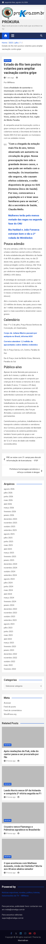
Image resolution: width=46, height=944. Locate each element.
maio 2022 (8, 665)
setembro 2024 (10, 575)
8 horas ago (11, 833)
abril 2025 (8, 549)
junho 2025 (8, 541)
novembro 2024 (10, 568)
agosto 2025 (9, 534)
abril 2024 (8, 594)
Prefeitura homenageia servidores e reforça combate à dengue (25, 471)
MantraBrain (23, 940)
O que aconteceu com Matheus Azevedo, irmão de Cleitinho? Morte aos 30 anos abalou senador (23, 866)
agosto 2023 (9, 624)
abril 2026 (8, 504)
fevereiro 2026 (10, 511)
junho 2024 (8, 586)
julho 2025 (8, 538)
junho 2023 (8, 631)
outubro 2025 (9, 526)
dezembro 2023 (10, 609)
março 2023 (9, 643)
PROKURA (10, 22)
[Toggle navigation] (12, 36)
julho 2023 (8, 628)
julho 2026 (8, 493)
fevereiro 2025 (10, 556)
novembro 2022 (10, 658)
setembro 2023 (10, 620)
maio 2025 (8, 545)
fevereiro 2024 (10, 601)
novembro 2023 (10, 613)
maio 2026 (8, 500)
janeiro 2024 (9, 605)
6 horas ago (11, 797)
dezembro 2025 (10, 519)
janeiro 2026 (9, 515)
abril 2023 (8, 639)
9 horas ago (11, 873)
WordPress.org (10, 714)
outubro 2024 (9, 571)
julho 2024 (8, 583)
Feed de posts (10, 707)
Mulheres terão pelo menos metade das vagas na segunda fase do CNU (25, 219)
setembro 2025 (10, 530)
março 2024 (9, 598)
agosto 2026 (9, 489)
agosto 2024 (9, 579)
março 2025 (9, 553)
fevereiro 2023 (10, 646)
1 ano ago (10, 78)
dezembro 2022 (10, 654)
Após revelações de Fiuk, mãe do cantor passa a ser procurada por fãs (21, 754)
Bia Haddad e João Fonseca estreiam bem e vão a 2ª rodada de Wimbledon (23, 233)
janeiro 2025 (9, 560)
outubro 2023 (9, 616)
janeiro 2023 (9, 650)
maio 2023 (8, 635)
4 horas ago (11, 761)
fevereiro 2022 (10, 669)
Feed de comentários (13, 710)
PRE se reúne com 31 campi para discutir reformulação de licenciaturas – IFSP (23, 459)
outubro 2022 (9, 661)
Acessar (7, 703)
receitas (7, 60)
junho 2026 (8, 496)
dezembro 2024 (10, 564)
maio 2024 (8, 590)
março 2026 (9, 508)
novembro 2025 (10, 523)
